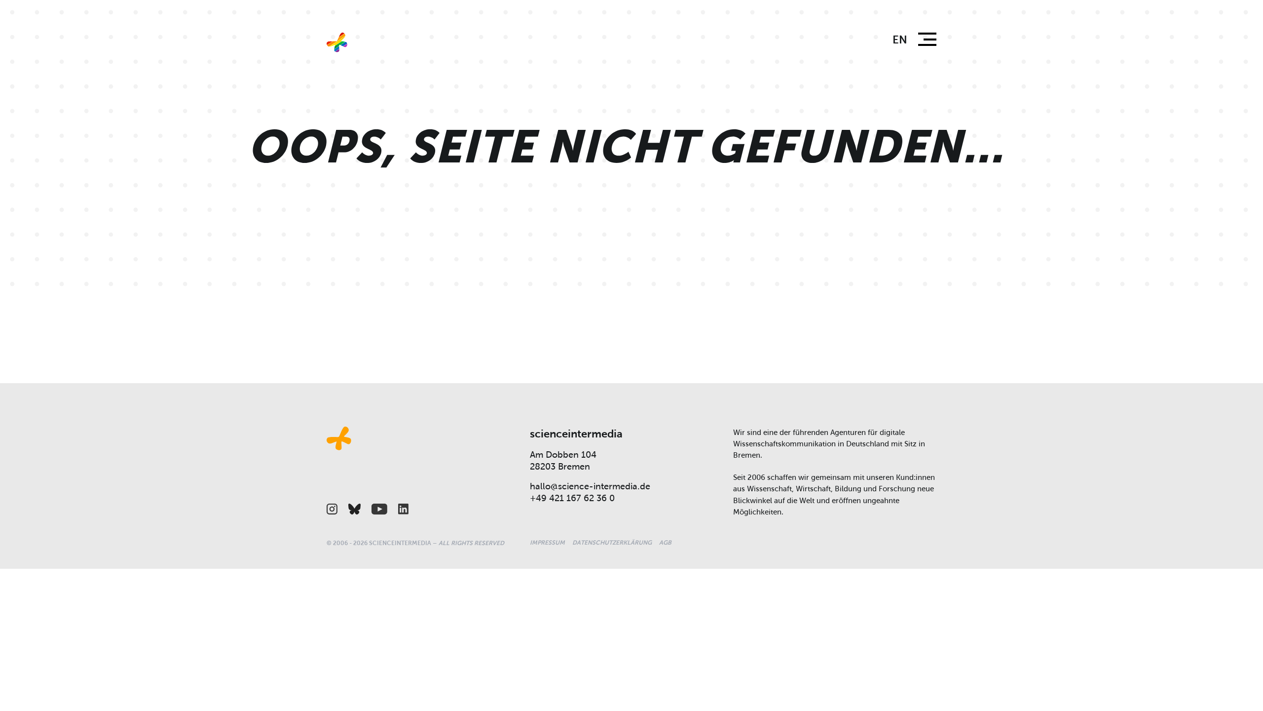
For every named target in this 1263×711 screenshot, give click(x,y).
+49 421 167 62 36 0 (572, 498)
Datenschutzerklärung (612, 542)
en (899, 40)
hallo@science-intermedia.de (590, 486)
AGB (665, 542)
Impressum (547, 542)
